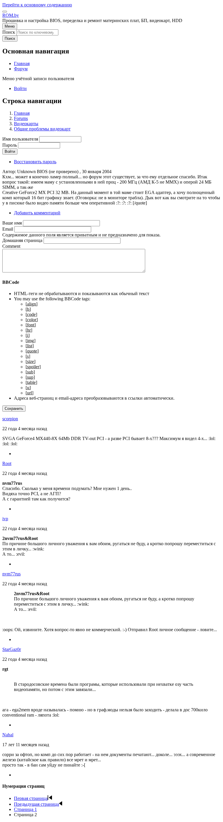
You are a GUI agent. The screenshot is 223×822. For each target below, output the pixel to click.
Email (7, 229)
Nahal (7, 734)
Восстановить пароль (35, 161)
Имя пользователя (20, 139)
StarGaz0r (11, 649)
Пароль (9, 145)
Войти (20, 88)
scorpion (10, 418)
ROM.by (10, 15)
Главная (22, 113)
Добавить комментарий (37, 212)
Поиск (8, 32)
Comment (11, 246)
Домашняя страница (22, 240)
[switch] (4, 11)
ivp (5, 518)
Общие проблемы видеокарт (42, 128)
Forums (21, 118)
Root (6, 463)
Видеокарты (26, 123)
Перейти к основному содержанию (37, 4)
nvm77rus (11, 573)
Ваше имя (12, 222)
